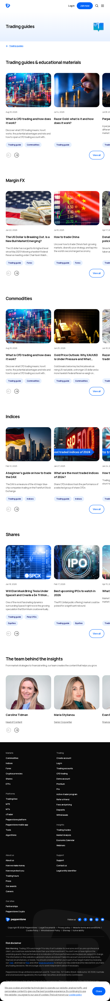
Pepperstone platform (16, 819)
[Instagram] (91, 919)
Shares (9, 778)
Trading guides (16, 46)
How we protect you (15, 870)
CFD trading (62, 773)
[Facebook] (85, 919)
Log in (71, 5)
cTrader (9, 814)
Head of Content (14, 722)
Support (60, 860)
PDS (27, 962)
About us (10, 860)
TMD (11, 962)
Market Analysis (63, 835)
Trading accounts (64, 768)
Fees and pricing (64, 804)
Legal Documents (47, 927)
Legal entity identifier (66, 870)
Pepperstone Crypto (15, 911)
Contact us (61, 865)
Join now (84, 5)
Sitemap (66, 930)
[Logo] (8, 6)
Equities (12, 623)
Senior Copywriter (63, 722)
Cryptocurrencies (14, 773)
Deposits (60, 809)
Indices (30, 498)
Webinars (60, 845)
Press (8, 881)
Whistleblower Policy (50, 930)
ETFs (8, 784)
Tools (8, 829)
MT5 (8, 804)
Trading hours (12, 875)
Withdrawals (62, 815)
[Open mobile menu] (102, 5)
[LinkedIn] (97, 919)
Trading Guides (63, 829)
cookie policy (75, 994)
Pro (58, 789)
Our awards (11, 886)
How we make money (15, 865)
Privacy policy (64, 927)
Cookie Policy (32, 930)
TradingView (11, 798)
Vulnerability (78, 930)
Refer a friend (62, 799)
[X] (79, 919)
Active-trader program (66, 794)
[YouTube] (102, 919)
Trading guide (14, 144)
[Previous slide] (8, 155)
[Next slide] (16, 155)
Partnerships (12, 906)
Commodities (33, 144)
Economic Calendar (65, 840)
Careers (9, 891)
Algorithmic (11, 835)
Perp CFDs (32, 616)
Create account (63, 758)
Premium (60, 784)
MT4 (8, 809)
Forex (29, 262)
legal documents (46, 962)
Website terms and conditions (86, 927)
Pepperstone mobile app (17, 824)
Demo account (63, 778)
